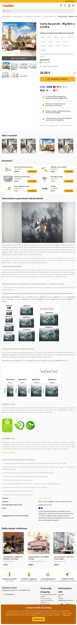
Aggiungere (32, 171)
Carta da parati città (49, 16)
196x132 (63, 37)
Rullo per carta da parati (58, 167)
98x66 (42, 37)
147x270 (56, 37)
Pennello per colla (56, 177)
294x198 (57, 41)
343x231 (43, 46)
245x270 (50, 41)
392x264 (50, 46)
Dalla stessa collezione (14, 528)
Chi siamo (61, 594)
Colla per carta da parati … (22, 177)
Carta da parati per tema (33, 16)
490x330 (65, 46)
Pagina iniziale (6, 16)
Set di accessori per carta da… (23, 167)
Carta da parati (18, 16)
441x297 (57, 46)
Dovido (70, 125)
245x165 (43, 41)
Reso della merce (45, 604)
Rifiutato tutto (67, 615)
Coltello (53, 186)
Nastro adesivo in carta (21, 186)
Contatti (60, 598)
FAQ (59, 596)
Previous (3, 545)
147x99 (49, 37)
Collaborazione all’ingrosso (65, 600)
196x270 (70, 37)
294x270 (65, 41)
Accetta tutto (38, 619)
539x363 (43, 50)
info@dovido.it (9, 594)
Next (33, 41)
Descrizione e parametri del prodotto (22, 198)
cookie (37, 613)
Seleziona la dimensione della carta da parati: (57, 33)
